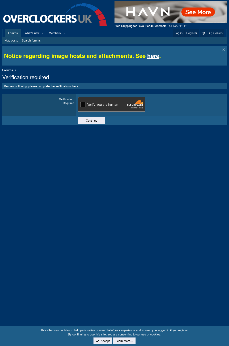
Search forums (31, 40)
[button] (43, 33)
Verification (66, 99)
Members (55, 33)
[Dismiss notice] (223, 50)
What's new (32, 33)
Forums (13, 33)
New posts (11, 40)
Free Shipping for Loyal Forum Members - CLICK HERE (150, 26)
